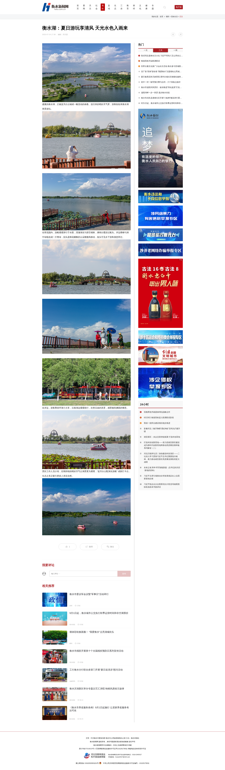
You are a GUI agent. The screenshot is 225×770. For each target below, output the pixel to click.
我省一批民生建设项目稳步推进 (157, 423)
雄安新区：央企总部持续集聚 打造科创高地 (162, 437)
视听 (167, 16)
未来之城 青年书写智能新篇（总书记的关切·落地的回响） (162, 469)
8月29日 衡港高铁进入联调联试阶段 (159, 418)
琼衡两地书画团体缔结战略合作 (157, 412)
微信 (112, 547)
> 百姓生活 (174, 16)
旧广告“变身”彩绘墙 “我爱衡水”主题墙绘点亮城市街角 (161, 71)
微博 (91, 547)
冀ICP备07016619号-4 (87, 749)
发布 (124, 574)
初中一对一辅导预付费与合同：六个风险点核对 (159, 82)
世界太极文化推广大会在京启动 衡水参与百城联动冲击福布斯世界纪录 (161, 66)
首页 (161, 16)
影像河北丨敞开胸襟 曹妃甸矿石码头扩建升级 (162, 430)
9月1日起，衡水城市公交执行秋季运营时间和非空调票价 (160, 103)
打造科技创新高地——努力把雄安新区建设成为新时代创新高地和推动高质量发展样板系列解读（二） (162, 445)
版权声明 (132, 742)
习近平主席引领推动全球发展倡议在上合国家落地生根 (162, 477)
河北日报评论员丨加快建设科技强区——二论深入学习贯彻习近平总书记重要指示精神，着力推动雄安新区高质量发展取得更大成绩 (162, 458)
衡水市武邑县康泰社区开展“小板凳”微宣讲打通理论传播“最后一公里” (161, 98)
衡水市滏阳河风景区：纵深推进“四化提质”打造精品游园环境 (161, 87)
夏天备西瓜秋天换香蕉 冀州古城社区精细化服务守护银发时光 (161, 77)
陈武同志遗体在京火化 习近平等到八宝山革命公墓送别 (161, 56)
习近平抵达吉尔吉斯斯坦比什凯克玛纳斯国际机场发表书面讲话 (162, 485)
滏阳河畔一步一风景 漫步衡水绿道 (154, 93)
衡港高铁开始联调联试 (149, 61)
